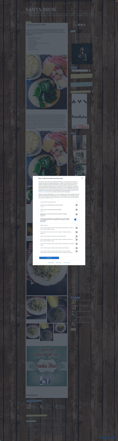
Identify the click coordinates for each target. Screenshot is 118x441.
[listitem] (59, 202)
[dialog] (59, 220)
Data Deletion (51, 262)
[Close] (82, 178)
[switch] (76, 205)
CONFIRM (49, 257)
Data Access (59, 262)
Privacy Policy (67, 262)
